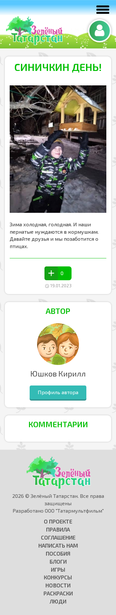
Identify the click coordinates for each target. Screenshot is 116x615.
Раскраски (58, 593)
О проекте (58, 521)
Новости (58, 585)
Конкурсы (58, 577)
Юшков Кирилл (58, 373)
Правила (58, 529)
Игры (58, 569)
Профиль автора (58, 392)
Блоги (58, 561)
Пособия (58, 553)
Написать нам (58, 545)
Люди (58, 601)
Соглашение (58, 537)
